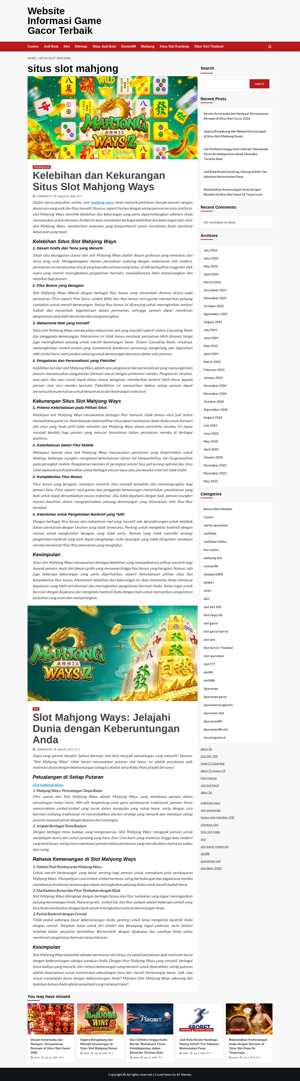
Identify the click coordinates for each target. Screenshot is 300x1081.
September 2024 (216, 409)
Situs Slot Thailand (208, 46)
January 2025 (213, 377)
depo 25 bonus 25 (213, 771)
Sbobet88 (128, 46)
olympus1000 (213, 574)
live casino (211, 550)
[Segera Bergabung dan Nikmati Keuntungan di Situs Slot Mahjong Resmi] (100, 1018)
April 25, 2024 (65, 749)
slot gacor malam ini (215, 846)
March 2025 (212, 362)
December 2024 (215, 385)
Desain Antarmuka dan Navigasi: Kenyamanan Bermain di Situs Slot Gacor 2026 (236, 116)
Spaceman (211, 688)
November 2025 (215, 298)
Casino (33, 46)
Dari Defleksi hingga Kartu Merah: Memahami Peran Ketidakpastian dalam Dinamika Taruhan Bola (236, 154)
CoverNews (163, 1074)
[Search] (269, 46)
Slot (66, 46)
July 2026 (210, 250)
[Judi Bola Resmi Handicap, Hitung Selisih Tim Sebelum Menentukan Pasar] (199, 1018)
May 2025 (211, 346)
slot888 (209, 680)
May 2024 (211, 441)
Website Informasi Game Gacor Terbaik (65, 21)
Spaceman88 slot (216, 729)
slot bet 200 (212, 607)
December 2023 (215, 465)
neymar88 (211, 566)
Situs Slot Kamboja (174, 46)
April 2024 (211, 449)
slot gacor (211, 623)
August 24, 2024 (67, 196)
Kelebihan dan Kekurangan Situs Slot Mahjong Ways (99, 181)
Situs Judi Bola (104, 46)
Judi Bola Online (215, 541)
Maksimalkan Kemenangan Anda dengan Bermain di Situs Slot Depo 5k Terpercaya (233, 192)
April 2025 (211, 354)
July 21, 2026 (150, 1057)
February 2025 (214, 369)
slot (203, 839)
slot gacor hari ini (216, 631)
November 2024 (215, 393)
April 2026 (211, 274)
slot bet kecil (210, 785)
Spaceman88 (213, 721)
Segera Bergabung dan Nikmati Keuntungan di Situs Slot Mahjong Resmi (235, 133)
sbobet (209, 582)
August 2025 (213, 322)
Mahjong (147, 46)
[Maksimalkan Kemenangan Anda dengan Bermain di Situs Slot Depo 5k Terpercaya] (249, 1018)
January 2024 (213, 457)
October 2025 (214, 306)
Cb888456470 (44, 196)
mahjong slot (213, 558)
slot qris (209, 639)
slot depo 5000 (211, 868)
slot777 (209, 664)
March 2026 (212, 282)
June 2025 (211, 338)
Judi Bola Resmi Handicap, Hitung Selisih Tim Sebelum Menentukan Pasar (235, 174)
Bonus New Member (218, 509)
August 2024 (213, 417)
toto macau (209, 778)
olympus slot (209, 824)
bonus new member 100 (217, 817)
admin (37, 1057)
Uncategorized (42, 167)
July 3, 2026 (249, 1057)
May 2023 (211, 481)
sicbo (207, 590)
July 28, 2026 (100, 1053)
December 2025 (215, 290)
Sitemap (81, 46)
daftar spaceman (216, 525)
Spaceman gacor (215, 696)
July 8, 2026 (199, 1053)
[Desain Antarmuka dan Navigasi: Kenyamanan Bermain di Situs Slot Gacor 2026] (51, 1018)
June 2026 (211, 258)
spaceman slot (214, 713)
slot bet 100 (209, 756)
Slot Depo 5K (213, 615)
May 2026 (211, 266)
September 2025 (216, 314)
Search (207, 68)
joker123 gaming (212, 763)
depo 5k (206, 749)
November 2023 (215, 473)
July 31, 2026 (51, 1057)
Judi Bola (51, 46)
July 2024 (210, 425)
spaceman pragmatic (218, 705)
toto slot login (210, 832)
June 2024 (211, 433)
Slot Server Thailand (218, 647)
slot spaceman (214, 656)
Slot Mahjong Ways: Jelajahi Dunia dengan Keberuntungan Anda (106, 728)
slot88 (208, 672)
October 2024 (214, 401)
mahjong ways (102, 202)
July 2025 (210, 330)
